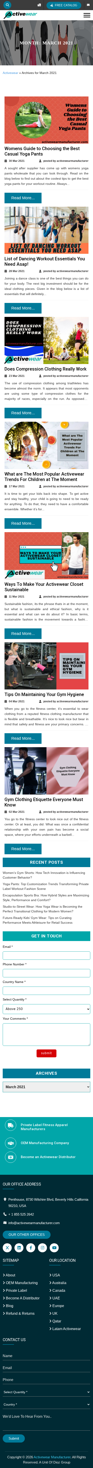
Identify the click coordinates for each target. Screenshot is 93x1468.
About (10, 1275)
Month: (46, 42)
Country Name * (14, 982)
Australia (58, 1283)
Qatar (56, 1321)
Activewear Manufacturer (52, 1457)
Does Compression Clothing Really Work (45, 369)
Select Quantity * (14, 999)
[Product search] (7, 5)
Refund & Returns (20, 1313)
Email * (8, 946)
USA (55, 1275)
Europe (57, 1306)
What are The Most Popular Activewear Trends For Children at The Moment (44, 476)
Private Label (16, 1290)
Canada (58, 1290)
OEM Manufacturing (21, 1283)
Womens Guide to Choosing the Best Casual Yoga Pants (42, 151)
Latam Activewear (66, 1329)
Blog (9, 1306)
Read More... (23, 198)
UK (54, 1313)
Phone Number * (14, 964)
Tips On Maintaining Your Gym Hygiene (44, 694)
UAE (55, 1298)
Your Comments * (15, 1018)
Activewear (10, 73)
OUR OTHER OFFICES (27, 1235)
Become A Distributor (22, 1298)
